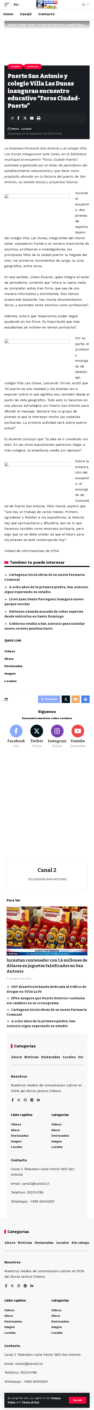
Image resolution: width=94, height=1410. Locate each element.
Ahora (15, 66)
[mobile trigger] (8, 4)
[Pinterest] (32, 1100)
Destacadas (50, 1057)
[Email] (32, 118)
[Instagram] (57, 736)
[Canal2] (47, 4)
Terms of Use (30, 1402)
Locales (33, 66)
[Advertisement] (47, 806)
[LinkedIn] (38, 1100)
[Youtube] (77, 736)
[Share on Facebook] (18, 118)
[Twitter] (37, 736)
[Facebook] (16, 736)
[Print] (38, 118)
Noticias (31, 1057)
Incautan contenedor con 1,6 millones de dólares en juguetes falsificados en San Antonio (47, 966)
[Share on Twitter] (25, 118)
